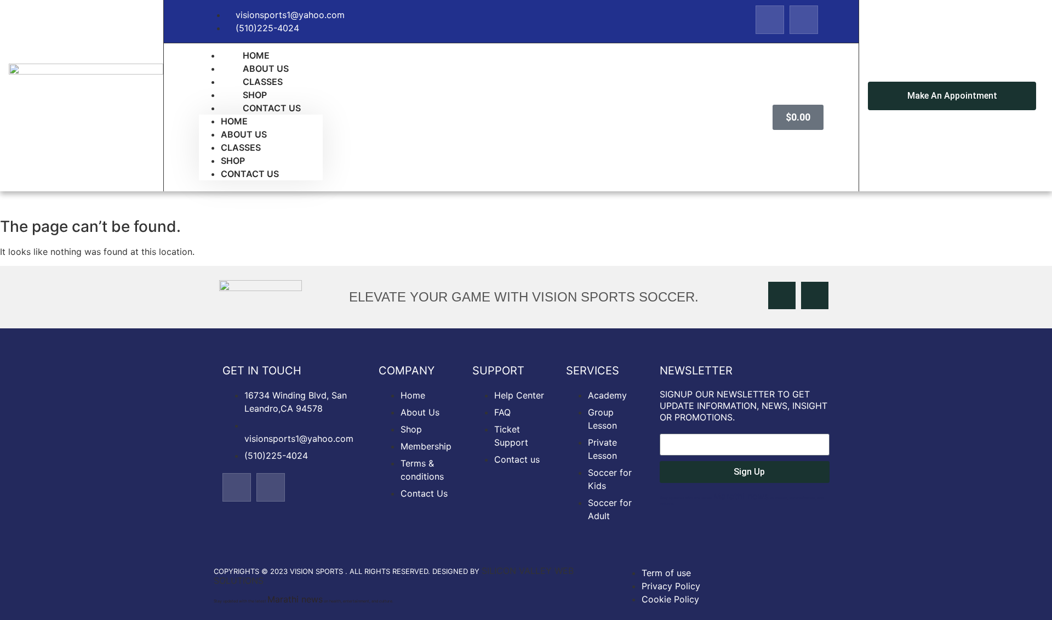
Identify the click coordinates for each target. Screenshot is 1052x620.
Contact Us (272, 108)
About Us (244, 134)
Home (234, 121)
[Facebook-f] (770, 19)
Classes (241, 147)
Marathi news (741, 496)
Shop (233, 160)
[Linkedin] (804, 19)
